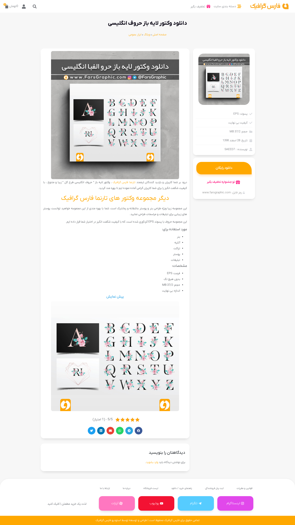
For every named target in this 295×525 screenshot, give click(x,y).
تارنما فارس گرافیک (124, 182)
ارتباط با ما (105, 488)
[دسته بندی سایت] (239, 6)
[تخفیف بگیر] (208, 6)
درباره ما (126, 488)
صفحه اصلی (159, 35)
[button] (35, 6)
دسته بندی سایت (225, 6)
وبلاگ (147, 35)
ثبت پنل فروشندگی (214, 488)
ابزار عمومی (135, 35)
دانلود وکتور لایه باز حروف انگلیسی (147, 23)
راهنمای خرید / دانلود (181, 488)
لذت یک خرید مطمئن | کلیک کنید (66, 504)
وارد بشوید (152, 462)
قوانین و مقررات (244, 488)
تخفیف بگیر (198, 7)
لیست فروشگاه (150, 488)
